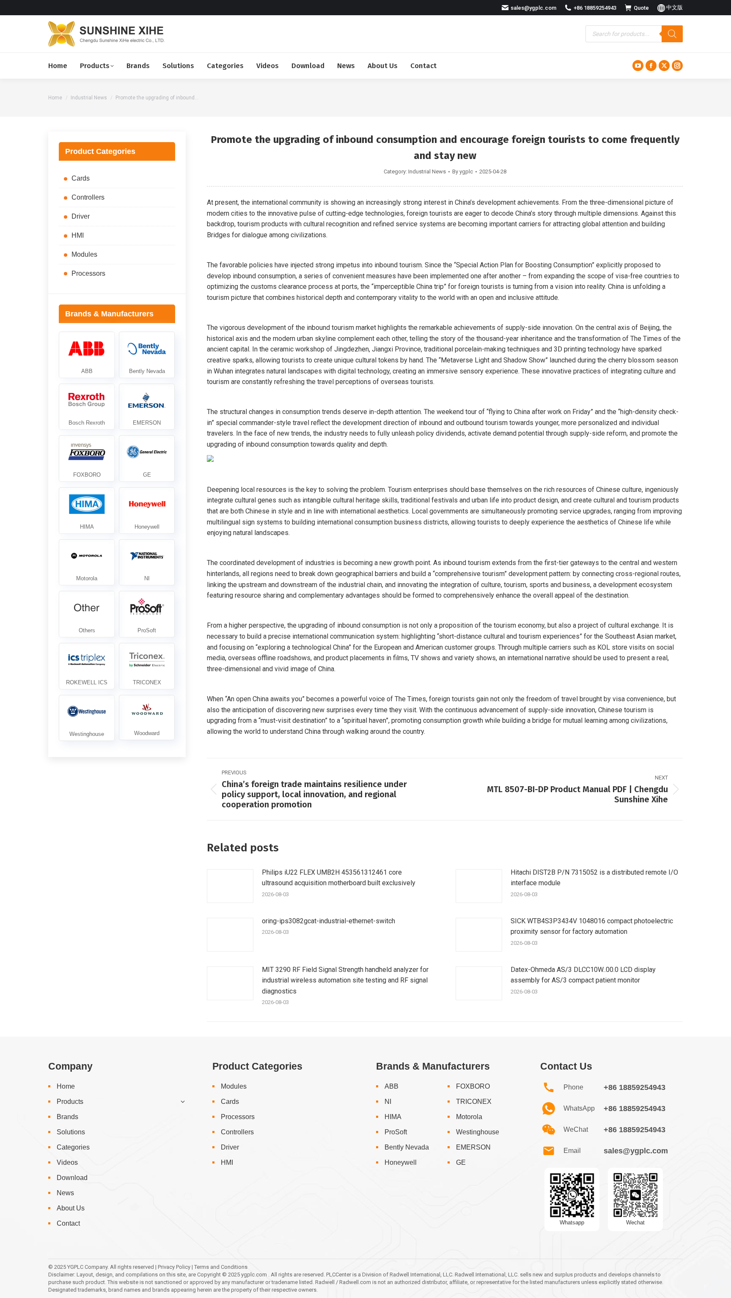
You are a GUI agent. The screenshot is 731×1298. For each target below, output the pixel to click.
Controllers (87, 197)
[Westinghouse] (87, 718)
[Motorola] (87, 562)
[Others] (87, 614)
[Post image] (230, 886)
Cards (80, 178)
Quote (641, 8)
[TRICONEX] (147, 666)
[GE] (147, 458)
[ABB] (87, 355)
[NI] (147, 562)
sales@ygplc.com (533, 8)
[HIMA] (87, 510)
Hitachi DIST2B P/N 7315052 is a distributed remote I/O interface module (594, 877)
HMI (77, 235)
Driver (80, 216)
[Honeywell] (147, 510)
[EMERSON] (147, 407)
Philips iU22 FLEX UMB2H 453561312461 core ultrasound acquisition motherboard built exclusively (338, 877)
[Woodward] (147, 717)
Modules (84, 254)
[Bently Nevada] (147, 355)
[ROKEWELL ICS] (87, 666)
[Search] (672, 33)
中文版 (674, 7)
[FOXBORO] (87, 458)
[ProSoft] (147, 614)
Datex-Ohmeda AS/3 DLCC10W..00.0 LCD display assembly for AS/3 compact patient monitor (583, 975)
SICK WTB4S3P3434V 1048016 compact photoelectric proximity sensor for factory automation (592, 926)
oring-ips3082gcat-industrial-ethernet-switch (328, 921)
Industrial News (427, 171)
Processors (88, 273)
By (462, 171)
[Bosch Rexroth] (87, 407)
